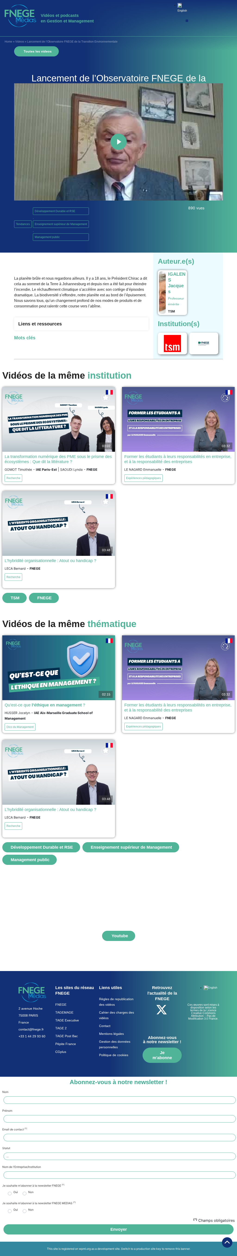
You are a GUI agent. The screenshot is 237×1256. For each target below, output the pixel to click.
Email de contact (14, 1129)
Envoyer (118, 1229)
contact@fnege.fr (31, 1029)
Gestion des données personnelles (114, 1044)
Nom (5, 1092)
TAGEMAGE (64, 1012)
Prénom (7, 1110)
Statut (6, 1148)
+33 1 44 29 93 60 (32, 1036)
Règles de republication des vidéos (116, 1001)
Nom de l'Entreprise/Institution (21, 1167)
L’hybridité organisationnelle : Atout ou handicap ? (50, 560)
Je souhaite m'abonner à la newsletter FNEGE (33, 1185)
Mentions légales (111, 1034)
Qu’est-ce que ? (45, 705)
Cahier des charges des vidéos (116, 1015)
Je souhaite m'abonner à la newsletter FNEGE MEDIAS (39, 1203)
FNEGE (60, 1004)
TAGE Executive (67, 1020)
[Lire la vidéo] (118, 142)
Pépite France (65, 1044)
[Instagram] (168, 1022)
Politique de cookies (113, 1055)
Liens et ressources (40, 323)
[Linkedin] (155, 1022)
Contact (104, 1026)
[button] (187, 20)
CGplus (60, 1052)
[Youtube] (174, 1009)
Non (31, 1192)
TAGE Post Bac (66, 1036)
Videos (19, 41)
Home (8, 41)
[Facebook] (149, 1009)
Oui (15, 1192)
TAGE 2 (61, 1028)
